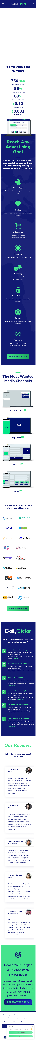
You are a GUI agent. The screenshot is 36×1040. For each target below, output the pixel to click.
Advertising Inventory (18, 608)
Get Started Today (18, 1002)
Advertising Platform (18, 356)
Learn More (17, 658)
